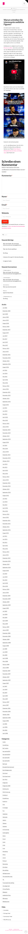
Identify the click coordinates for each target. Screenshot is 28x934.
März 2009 (5, 623)
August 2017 (6, 332)
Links (4, 845)
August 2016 (6, 367)
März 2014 (5, 448)
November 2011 (6, 523)
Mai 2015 (5, 414)
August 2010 (6, 570)
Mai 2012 (5, 505)
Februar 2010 (6, 589)
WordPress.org (7, 919)
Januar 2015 (6, 426)
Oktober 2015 (6, 398)
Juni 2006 (5, 727)
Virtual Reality (6, 889)
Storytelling (5, 870)
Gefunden (5, 817)
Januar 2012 (6, 517)
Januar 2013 (6, 480)
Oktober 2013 (6, 461)
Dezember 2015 (6, 392)
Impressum (16, 929)
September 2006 (7, 717)
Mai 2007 (5, 692)
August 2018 (6, 323)
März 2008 (5, 661)
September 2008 (7, 642)
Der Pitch (5, 779)
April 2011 (5, 545)
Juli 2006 (5, 724)
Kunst (4, 839)
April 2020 (5, 314)
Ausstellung (5, 745)
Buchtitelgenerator (7, 770)
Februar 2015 (6, 423)
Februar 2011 (6, 551)
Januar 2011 (6, 555)
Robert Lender (7, 270)
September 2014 (7, 439)
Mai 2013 (5, 467)
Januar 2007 (6, 705)
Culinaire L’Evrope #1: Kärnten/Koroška (13, 257)
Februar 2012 (6, 514)
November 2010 (6, 561)
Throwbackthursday (7, 876)
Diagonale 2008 (6, 785)
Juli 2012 (5, 498)
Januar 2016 (6, 389)
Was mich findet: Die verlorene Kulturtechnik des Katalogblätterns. (12, 244)
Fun (4, 810)
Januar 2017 (6, 351)
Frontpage (5, 807)
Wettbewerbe (6, 901)
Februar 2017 (6, 348)
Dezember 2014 (6, 429)
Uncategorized (6, 886)
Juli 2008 (5, 648)
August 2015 (6, 404)
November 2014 (6, 433)
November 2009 (6, 598)
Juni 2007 (5, 689)
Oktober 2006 (6, 714)
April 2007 (5, 695)
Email (4, 205)
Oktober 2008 (6, 639)
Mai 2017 (5, 339)
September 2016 (7, 364)
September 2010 (7, 567)
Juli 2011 (5, 536)
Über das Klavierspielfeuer (10, 249)
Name (5, 196)
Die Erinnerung (6, 792)
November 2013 (6, 458)
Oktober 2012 (6, 489)
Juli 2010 (5, 573)
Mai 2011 (5, 542)
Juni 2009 (5, 614)
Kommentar (7, 175)
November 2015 (6, 395)
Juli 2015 (5, 408)
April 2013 (5, 470)
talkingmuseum (6, 873)
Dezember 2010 (6, 558)
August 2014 (6, 442)
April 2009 (5, 620)
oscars (4, 857)
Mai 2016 (5, 376)
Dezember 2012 (6, 483)
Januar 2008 (6, 667)
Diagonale (5, 782)
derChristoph (6, 277)
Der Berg (5, 253)
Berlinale (5, 764)
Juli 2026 (5, 307)
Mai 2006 (5, 730)
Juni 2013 (5, 464)
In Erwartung (6, 829)
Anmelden (6, 910)
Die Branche (6, 789)
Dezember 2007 (6, 670)
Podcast (5, 861)
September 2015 (7, 401)
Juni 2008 (5, 652)
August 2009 (6, 608)
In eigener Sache (7, 261)
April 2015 (5, 417)
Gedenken (5, 814)
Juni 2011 (5, 539)
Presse (10, 929)
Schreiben (5, 867)
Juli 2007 (5, 686)
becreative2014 (6, 751)
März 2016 (5, 382)
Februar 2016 (6, 386)
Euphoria (5, 801)
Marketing (5, 851)
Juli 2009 (5, 611)
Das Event (5, 773)
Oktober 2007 (6, 677)
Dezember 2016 (6, 354)
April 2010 (5, 583)
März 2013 (5, 473)
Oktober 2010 (6, 564)
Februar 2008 (6, 664)
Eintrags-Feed (7, 913)
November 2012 (6, 486)
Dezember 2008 (6, 633)
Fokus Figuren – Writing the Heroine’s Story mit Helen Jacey (13, 150)
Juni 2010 (5, 577)
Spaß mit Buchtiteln (8, 292)
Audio (4, 742)
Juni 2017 (5, 336)
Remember (5, 864)
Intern (4, 836)
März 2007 (5, 699)
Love (4, 848)
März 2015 (5, 420)
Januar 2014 (6, 451)
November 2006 (6, 711)
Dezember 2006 (6, 708)
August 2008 (6, 645)
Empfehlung (5, 798)
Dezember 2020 (6, 311)
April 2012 (5, 508)
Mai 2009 (5, 617)
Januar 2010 (6, 592)
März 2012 (5, 511)
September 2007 (7, 680)
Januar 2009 (6, 630)
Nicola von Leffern (8, 48)
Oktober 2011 (6, 526)
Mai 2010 (5, 580)
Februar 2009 (6, 627)
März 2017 (5, 345)
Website (5, 213)
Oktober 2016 (6, 361)
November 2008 (6, 636)
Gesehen (5, 826)
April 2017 (5, 342)
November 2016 (6, 357)
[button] (24, 3)
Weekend (5, 892)
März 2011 (5, 548)
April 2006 (5, 733)
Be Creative (5, 748)
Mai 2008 (5, 655)
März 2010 (5, 586)
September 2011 (7, 530)
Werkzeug (5, 898)
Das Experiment (6, 776)
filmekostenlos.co (7, 296)
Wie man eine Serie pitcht (9, 287)
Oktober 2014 (6, 436)
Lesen (4, 842)
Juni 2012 (5, 501)
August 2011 (6, 533)
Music (4, 854)
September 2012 (7, 492)
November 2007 (6, 673)
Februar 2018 (6, 326)
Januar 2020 (6, 317)
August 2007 (6, 683)
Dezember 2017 (6, 329)
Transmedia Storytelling (8, 882)
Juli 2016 (5, 370)
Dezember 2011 (6, 520)
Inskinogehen (6, 832)
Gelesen (4, 823)
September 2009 (7, 605)
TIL (3, 879)
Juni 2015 (5, 411)
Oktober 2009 (6, 602)
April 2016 (5, 379)
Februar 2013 (6, 476)
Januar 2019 (6, 320)
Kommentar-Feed (8, 916)
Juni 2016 (5, 373)
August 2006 (6, 720)
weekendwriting (6, 895)
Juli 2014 (5, 445)
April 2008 (5, 658)
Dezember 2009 (6, 595)
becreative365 (6, 757)
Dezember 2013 (6, 454)
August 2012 (6, 495)
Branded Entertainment (8, 767)
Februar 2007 (6, 702)
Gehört (4, 820)
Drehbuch (5, 795)
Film (4, 804)
